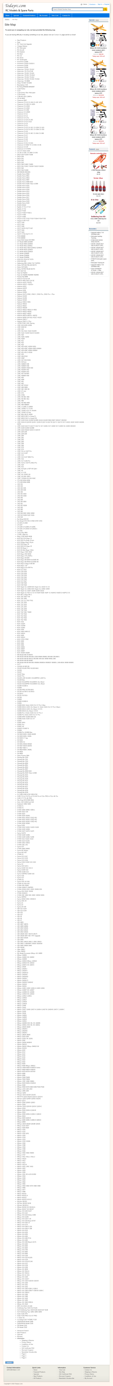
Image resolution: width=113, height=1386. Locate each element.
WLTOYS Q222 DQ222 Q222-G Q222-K (30, 1097)
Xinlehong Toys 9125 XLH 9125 (27, 1308)
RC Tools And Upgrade (24, 44)
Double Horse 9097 (23, 180)
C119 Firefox (21, 89)
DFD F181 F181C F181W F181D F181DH (30, 166)
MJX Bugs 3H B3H (23, 558)
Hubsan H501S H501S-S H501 (27, 310)
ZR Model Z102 (22, 1327)
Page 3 (24, 1356)
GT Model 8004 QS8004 (25, 244)
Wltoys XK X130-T (23, 1279)
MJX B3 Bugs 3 (22, 548)
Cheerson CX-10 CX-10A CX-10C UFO (29, 102)
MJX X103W (21, 625)
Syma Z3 (20, 905)
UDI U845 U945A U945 (24, 945)
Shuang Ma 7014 (22, 761)
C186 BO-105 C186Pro (24, 96)
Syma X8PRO (21, 897)
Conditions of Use (27, 1344)
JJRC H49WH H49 (23, 375)
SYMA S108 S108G (23, 835)
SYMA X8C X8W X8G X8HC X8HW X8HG (30, 895)
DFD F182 (20, 168)
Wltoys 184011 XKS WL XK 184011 (28, 1025)
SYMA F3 (20, 808)
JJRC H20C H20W (23, 337)
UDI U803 (20, 922)
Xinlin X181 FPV (22, 1314)
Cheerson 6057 (22, 100)
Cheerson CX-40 (22, 137)
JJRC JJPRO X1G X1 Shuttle (26, 410)
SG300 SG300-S (22, 686)
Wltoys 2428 (21, 1040)
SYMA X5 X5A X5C (23, 883)
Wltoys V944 (21, 1180)
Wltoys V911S (21, 1159)
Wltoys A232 (21, 1056)
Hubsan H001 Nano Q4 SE (25, 280)
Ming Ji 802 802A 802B (24, 536)
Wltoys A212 (21, 1052)
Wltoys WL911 (21, 1193)
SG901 (19, 703)
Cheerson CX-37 (22, 135)
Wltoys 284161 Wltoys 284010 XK (28, 1046)
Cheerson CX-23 (22, 123)
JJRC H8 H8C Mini (23, 399)
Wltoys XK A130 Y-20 (24, 1219)
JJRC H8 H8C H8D (23, 397)
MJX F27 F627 (22, 569)
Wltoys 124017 (22, 1000)
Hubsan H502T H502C (24, 313)
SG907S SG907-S (23, 728)
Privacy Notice (26, 1342)
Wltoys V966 (21, 1188)
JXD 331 (20, 484)
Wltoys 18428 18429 (23, 1027)
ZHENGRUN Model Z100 (25, 1323)
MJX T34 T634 (22, 608)
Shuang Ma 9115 (22, 783)
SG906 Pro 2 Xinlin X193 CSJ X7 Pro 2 (29, 713)
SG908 (19, 730)
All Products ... (38, 1378)
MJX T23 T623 (22, 604)
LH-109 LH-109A (22, 523)
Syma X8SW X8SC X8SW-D (26, 899)
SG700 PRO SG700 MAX (25, 690)
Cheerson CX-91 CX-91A (25, 143)
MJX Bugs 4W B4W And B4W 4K (28, 560)
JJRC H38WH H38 (23, 364)
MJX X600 (20, 635)
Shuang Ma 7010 (22, 757)
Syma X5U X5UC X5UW (25, 891)
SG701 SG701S (22, 695)
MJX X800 (20, 641)
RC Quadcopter (22, 59)
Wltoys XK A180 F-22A (24, 1226)
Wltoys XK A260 (22, 1236)
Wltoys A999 (21, 1075)
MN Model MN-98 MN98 (25, 660)
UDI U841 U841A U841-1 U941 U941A (29, 941)
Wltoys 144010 (22, 1019)
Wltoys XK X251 (22, 1285)
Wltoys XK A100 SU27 (24, 1211)
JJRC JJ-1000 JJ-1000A (25, 407)
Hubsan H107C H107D (24, 282)
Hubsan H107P (22, 288)
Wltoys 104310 (22, 984)
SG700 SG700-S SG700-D (25, 691)
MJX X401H (21, 633)
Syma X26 (20, 876)
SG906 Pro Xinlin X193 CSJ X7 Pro (28, 715)
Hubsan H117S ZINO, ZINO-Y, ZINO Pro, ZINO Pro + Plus (36, 294)
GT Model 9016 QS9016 (25, 249)
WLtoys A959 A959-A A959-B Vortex (28, 1067)
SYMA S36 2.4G (22, 845)
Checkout (92, 4)
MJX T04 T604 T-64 (23, 596)
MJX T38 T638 (22, 610)
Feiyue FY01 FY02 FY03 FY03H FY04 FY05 (31, 218)
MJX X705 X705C (23, 639)
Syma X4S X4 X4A (23, 881)
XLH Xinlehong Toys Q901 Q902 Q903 (29, 1312)
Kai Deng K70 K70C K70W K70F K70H (29, 521)
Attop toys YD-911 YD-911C (26, 75)
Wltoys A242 (21, 1058)
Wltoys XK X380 (22, 1296)
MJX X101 (20, 622)
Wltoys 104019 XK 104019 (25, 963)
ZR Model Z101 (22, 1325)
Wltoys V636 (21, 1151)
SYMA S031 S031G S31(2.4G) (27, 817)
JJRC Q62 (20, 439)
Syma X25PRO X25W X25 (25, 874)
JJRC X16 (20, 459)
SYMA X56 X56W (23, 885)
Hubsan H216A (22, 300)
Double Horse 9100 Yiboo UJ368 (27, 184)
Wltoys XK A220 (22, 1232)
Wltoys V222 (21, 1131)
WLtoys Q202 (21, 1093)
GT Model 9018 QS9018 (25, 251)
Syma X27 (20, 877)
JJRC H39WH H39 (23, 366)
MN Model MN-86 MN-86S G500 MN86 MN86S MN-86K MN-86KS (38, 656)
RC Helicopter (21, 48)
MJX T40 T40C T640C (24, 612)
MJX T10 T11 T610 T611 (25, 600)
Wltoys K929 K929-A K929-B (26, 1083)
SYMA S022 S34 (22, 812)
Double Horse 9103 (23, 187)
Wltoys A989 (21, 1073)
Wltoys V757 (21, 1155)
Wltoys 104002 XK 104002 (25, 957)
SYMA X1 (20, 854)
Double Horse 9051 (23, 176)
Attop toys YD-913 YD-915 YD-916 (28, 79)
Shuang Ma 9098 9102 (24, 771)
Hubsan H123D (22, 298)
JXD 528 (20, 517)
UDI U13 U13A (22, 910)
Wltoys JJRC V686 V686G (25, 1081)
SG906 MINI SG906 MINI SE (26, 717)
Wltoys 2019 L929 (23, 1036)
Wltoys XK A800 (22, 1252)
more (97, 20)
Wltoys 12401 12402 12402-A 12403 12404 (30, 988)
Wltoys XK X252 (22, 1287)
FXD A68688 (21, 236)
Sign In (100, 4)
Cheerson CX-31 (22, 125)
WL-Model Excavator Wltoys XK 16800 (29, 953)
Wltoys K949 (21, 1085)
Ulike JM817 (21, 949)
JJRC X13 (20, 455)
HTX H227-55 (21, 271)
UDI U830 (20, 940)
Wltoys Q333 (21, 1108)
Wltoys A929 (21, 1064)
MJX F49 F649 (22, 585)
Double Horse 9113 (23, 191)
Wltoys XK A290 (22, 1240)
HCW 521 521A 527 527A (25, 259)
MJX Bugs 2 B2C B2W (24, 552)
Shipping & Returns (28, 1340)
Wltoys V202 (21, 1129)
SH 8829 (20, 752)
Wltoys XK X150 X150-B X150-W (28, 1281)
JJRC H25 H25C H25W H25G (26, 346)
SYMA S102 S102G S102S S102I (28, 827)
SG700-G (20, 693)
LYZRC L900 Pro (22, 534)
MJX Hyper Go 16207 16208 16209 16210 (30, 591)
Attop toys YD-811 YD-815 (25, 73)
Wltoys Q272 (21, 1100)
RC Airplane (21, 52)
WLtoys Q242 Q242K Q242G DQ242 (29, 1098)
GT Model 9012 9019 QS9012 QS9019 (29, 248)
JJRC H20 (20, 335)
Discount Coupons (27, 1350)
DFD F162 (20, 160)
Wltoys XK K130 (22, 1265)
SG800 (19, 699)
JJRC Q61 (20, 438)
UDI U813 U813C (22, 930)
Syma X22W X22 (22, 870)
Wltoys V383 (21, 1143)
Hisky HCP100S (22, 267)
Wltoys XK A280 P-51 (24, 1238)
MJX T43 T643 (22, 614)
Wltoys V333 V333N (23, 1141)
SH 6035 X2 (21, 742)
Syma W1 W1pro (22, 850)
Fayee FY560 (21, 215)
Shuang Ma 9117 (22, 786)
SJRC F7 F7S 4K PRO (24, 798)
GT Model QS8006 (23, 255)
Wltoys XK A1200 (22, 1217)
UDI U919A (20, 947)
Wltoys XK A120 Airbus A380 (26, 1215)
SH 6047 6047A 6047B (24, 746)
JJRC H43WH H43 (23, 372)
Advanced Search (23, 1331)
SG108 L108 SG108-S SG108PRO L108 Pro (31, 678)
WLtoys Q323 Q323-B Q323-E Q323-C (29, 1106)
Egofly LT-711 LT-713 (23, 207)
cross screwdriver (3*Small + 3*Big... (96, 269)
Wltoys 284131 (22, 1044)
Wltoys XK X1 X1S (23, 1275)
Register (106, 4)
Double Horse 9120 (23, 201)
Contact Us (66, 15)
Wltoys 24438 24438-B (24, 1042)
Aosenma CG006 (22, 61)
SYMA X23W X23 (23, 872)
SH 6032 (20, 740)
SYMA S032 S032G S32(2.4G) (27, 819)
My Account (44, 15)
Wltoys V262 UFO (23, 1133)
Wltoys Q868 (21, 1122)
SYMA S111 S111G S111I (25, 839)
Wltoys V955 (21, 1184)
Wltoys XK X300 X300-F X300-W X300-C (30, 1290)
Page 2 (24, 1354)
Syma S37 (20, 846)
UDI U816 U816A (22, 932)
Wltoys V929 (21, 1170)
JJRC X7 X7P (21, 472)
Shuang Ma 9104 (22, 779)
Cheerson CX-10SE (23, 108)
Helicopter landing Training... (96, 237)
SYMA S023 (21, 814)
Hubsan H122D (22, 296)
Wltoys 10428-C (22, 978)
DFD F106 (20, 156)
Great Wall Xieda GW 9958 (25, 240)
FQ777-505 (20, 226)
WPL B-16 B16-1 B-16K (24, 1306)
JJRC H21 (20, 341)
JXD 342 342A (21, 494)
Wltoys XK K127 (22, 1263)
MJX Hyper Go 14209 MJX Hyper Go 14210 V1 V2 (33, 587)
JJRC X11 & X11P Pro (24, 451)
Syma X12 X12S (22, 858)
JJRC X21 (20, 467)
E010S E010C (21, 205)
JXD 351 (20, 503)
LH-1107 (19, 525)
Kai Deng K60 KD (22, 519)
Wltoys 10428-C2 (22, 980)
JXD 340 (20, 492)
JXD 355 (20, 507)
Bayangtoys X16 (22, 85)
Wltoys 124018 (22, 1002)
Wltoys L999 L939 (23, 1091)
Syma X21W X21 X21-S (25, 868)
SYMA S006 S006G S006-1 (26, 810)
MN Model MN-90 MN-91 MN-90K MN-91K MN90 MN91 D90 (36, 658)
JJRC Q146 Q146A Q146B (25, 428)
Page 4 (24, 1358)
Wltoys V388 (21, 1145)
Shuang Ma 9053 (22, 767)
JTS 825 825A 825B (23, 480)
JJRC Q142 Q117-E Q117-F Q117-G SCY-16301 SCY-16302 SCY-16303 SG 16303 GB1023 (46, 426)
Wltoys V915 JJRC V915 (25, 1166)
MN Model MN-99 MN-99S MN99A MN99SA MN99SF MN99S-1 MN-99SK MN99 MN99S (45, 662)
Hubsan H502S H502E (24, 311)
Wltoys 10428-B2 (22, 976)
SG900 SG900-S (22, 701)
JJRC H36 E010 (22, 356)
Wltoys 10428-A (22, 971)
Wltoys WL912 (21, 1197)
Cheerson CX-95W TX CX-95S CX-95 (29, 145)
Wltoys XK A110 (22, 1213)
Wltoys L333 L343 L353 (24, 1089)
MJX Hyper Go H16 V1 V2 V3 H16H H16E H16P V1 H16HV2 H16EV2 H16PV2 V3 (43, 593)
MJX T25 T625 (22, 606)
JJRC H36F (21, 358)
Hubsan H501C (22, 306)
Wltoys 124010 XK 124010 (25, 994)
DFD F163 (20, 162)
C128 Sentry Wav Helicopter (26, 92)
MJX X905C (21, 647)
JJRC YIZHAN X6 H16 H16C (26, 478)
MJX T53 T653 (22, 616)
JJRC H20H (21, 339)
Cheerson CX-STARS (24, 149)
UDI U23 (20, 912)
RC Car (19, 56)
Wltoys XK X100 (22, 1277)
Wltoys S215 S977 (23, 1126)
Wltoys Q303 (21, 1104)
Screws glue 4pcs (98, 194)
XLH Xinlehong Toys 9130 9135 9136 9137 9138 (32, 1310)
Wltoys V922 (21, 1168)
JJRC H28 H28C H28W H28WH (27, 350)
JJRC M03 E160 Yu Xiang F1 (26, 416)
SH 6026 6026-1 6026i (24, 736)
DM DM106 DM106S (23, 172)
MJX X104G (21, 627)
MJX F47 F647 (22, 581)
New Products (21, 40)
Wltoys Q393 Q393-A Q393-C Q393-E (29, 1114)
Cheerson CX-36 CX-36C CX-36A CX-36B (30, 133)
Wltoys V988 (21, 1191)
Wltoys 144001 (22, 1015)
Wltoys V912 (21, 1160)
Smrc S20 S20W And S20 (25, 802)
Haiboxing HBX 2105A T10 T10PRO (28, 263)
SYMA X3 (20, 879)
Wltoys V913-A (22, 1164)
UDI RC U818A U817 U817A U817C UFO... (97, 244)
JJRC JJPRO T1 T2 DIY (25, 408)
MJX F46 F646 (22, 579)
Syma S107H (21, 833)
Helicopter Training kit (97, 263)
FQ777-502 (20, 224)
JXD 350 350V (21, 501)
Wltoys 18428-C (22, 1033)
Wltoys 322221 (22, 1048)
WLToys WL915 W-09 (24, 1203)
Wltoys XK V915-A (23, 1273)
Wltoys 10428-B (22, 974)
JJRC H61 (20, 381)
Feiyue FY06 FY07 (23, 220)
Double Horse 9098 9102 (25, 182)
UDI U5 (19, 916)
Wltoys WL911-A (22, 1195)
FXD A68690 (21, 238)
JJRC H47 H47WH (23, 373)
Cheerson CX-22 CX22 (24, 122)
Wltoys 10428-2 (22, 969)
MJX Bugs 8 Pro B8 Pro (25, 567)
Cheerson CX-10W (23, 110)
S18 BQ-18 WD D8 (23, 666)
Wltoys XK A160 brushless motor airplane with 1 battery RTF (98, 50)
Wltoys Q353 (21, 1112)
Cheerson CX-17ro (23, 118)
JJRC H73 (20, 393)
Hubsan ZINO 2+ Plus (24, 321)
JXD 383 (20, 511)
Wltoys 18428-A (22, 1029)
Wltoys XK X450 (22, 1300)
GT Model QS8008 (23, 257)
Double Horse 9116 (23, 195)
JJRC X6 (20, 470)
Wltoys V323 (21, 1139)
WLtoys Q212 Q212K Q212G (26, 1095)
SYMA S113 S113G (23, 841)
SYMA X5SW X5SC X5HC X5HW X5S (29, 889)
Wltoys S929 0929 (23, 1128)
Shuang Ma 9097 (22, 769)
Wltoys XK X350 (22, 1294)
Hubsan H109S (22, 292)
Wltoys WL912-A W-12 (24, 1199)
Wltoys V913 (21, 1162)
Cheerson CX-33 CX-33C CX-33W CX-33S (30, 129)
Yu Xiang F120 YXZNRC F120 (27, 1319)
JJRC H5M (20, 379)
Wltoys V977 (21, 1190)
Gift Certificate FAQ (28, 1348)
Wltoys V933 (21, 1176)
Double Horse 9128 (23, 203)
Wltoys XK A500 (22, 1246)
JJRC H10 (20, 329)
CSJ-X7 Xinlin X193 (23, 151)
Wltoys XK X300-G (23, 1292)
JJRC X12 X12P (22, 453)
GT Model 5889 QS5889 (25, 242)
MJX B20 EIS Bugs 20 (24, 546)
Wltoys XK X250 (22, 1283)
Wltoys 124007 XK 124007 (25, 990)
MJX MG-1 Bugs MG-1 (24, 594)
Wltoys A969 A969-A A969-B (26, 1069)
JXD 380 (20, 509)
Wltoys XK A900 (22, 1254)
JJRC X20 (20, 465)
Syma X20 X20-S (22, 866)
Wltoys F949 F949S (23, 1077)
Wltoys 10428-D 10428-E (25, 982)
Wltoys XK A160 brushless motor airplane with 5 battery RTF (98, 137)
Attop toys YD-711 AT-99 (25, 71)
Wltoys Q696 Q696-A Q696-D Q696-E (29, 1120)
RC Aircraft (20, 50)
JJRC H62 (20, 383)
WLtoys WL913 (22, 1201)
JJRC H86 (20, 401)
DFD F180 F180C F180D (25, 164)
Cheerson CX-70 (22, 141)
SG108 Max (21, 680)
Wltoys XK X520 (22, 1304)
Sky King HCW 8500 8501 (25, 800)
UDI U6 (19, 918)
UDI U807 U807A (22, 924)
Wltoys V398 (21, 1149)
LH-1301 (20, 531)
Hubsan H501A (22, 304)
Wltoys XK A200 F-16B (24, 1228)
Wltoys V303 (21, 1135)
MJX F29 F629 (22, 573)
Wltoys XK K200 (22, 1267)
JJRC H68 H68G (22, 387)
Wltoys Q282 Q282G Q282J (26, 1102)
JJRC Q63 (20, 441)
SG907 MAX (21, 722)
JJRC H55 (20, 377)
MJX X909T (21, 651)
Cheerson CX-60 (22, 139)
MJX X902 (20, 643)
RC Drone (20, 58)
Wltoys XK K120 (22, 1259)
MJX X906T (21, 649)
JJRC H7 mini (21, 391)
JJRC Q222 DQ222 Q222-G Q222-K (28, 430)
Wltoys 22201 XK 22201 (25, 1038)
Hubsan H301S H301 (24, 302)
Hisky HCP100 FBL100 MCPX (27, 265)
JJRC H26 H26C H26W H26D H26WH (29, 348)
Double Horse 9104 (23, 189)
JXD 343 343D (21, 496)
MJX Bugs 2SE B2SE (24, 554)
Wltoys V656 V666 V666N (25, 1153)
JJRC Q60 (20, 436)
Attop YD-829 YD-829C (24, 83)
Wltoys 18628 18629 (23, 1035)
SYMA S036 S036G (23, 823)
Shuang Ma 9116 (22, 784)
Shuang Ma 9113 (22, 781)
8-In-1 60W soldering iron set (98, 220)
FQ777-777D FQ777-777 (25, 234)
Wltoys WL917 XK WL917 (25, 1209)
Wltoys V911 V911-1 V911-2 (26, 1157)
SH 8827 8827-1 (22, 748)
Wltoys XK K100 (22, 1256)
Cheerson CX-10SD (23, 106)
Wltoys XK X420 (22, 1298)
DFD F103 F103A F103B (25, 155)
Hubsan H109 (21, 290)
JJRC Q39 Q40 (22, 434)
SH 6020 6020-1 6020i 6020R (26, 734)
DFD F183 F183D (22, 170)
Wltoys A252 (21, 1060)
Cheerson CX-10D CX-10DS (26, 104)
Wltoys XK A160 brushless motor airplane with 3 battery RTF (98, 91)
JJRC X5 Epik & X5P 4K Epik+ (27, 469)
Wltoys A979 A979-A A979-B (26, 1071)
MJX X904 (20, 645)
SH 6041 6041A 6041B (24, 744)
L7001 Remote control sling (98, 171)
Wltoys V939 (21, 1178)
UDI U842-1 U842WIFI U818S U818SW (29, 943)
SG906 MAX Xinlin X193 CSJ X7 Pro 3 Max (31, 705)
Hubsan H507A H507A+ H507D (27, 315)
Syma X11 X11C (22, 856)
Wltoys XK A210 (22, 1230)
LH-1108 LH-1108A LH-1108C (26, 527)
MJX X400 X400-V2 (23, 631)
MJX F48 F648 (22, 583)
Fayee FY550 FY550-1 (24, 213)
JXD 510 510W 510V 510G (25, 515)
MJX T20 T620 (22, 602)
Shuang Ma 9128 (22, 792)
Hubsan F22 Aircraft (23, 279)
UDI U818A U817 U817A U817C (27, 934)
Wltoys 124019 (22, 1004)
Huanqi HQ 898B (22, 277)
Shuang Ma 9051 (22, 765)
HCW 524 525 (21, 261)
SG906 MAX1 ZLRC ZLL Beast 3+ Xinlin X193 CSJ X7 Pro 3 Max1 (38, 707)
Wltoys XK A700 (22, 1250)
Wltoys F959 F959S (23, 1079)
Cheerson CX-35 (22, 131)
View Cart (55, 15)
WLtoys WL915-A (22, 1205)
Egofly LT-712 (21, 209)
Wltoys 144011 (22, 1021)
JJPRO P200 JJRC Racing (25, 323)
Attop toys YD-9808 (23, 81)
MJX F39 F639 (22, 575)
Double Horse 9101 (23, 186)
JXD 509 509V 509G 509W (25, 513)
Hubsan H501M (22, 308)
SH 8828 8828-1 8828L (24, 750)
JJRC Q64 (20, 443)
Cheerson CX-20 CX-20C (25, 120)
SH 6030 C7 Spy (22, 738)
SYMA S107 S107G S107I (25, 831)
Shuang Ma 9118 (22, 788)
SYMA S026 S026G (23, 815)
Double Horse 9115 (23, 193)
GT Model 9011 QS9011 (24, 246)
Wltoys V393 (21, 1147)
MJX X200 (20, 629)
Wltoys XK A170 (22, 1225)
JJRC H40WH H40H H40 (25, 368)
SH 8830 (20, 753)
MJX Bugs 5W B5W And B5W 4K (28, 562)
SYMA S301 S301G (23, 843)
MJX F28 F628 (22, 571)
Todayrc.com (19, 1384)
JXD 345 (20, 498)
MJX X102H (21, 624)
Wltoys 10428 (21, 967)
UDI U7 (19, 920)
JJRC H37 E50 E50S (24, 360)
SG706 (19, 697)
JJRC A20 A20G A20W (24, 325)
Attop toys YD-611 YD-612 (25, 69)
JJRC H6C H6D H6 (23, 389)
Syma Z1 (20, 903)
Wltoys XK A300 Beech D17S (26, 1242)
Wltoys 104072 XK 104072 (25, 965)
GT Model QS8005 (23, 253)
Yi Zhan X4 (20, 1318)
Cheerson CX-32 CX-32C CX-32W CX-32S (30, 127)
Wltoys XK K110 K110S (24, 1257)
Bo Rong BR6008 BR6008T (26, 87)
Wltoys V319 (21, 1137)
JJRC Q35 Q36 (22, 432)
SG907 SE (20, 726)
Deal (18, 42)
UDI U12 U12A (22, 908)
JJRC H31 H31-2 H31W (24, 352)
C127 (19, 90)
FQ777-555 (20, 230)
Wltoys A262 (21, 1062)
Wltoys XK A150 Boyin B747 (26, 1221)
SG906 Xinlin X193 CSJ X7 (26, 719)
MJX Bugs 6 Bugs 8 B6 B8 (26, 563)
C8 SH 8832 (21, 98)
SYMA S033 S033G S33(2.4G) (27, 821)
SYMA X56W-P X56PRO (25, 887)
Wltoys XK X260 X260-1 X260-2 (27, 1288)
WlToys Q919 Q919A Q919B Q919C (28, 1124)
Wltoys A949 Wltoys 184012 (26, 1066)
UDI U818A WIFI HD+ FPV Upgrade (28, 936)
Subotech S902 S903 (24, 804)
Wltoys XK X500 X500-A (25, 1302)
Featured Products (29, 15)
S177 (19, 664)
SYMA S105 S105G (23, 829)
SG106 (19, 670)
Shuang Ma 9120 (22, 790)
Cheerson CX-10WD (23, 112)
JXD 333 (20, 486)
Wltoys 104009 (22, 959)
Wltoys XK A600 (22, 1248)
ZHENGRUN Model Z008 (25, 1321)
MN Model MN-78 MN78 (25, 655)
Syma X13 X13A (22, 860)
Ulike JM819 (21, 951)
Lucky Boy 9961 (22, 532)
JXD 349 (20, 500)
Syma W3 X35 (21, 852)
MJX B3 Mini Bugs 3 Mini (25, 550)
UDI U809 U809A (22, 926)
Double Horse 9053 (23, 178)
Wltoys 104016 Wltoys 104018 (27, 961)
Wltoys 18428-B (22, 1031)
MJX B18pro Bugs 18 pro (25, 542)
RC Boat (20, 54)
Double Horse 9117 (23, 197)
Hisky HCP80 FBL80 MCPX (26, 269)
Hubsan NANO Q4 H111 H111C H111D (29, 317)
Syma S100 (21, 825)
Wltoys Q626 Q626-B (24, 1118)
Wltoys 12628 (21, 1013)
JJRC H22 (20, 342)
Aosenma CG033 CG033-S (25, 63)
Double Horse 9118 (23, 199)
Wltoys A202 (21, 1050)
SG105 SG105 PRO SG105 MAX (28, 668)
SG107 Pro (20, 676)
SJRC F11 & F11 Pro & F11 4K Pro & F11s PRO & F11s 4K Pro (37, 796)
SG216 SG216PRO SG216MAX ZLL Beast (31, 684)
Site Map (62, 1372)
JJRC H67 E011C (22, 385)
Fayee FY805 (21, 217)
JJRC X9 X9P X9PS (23, 476)
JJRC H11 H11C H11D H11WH (27, 331)
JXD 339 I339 (21, 490)
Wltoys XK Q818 (22, 1269)
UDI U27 (20, 914)
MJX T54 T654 (22, 618)
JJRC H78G (21, 395)
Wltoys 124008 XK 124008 (25, 992)
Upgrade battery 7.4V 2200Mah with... (97, 233)
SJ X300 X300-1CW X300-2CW (27, 794)
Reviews (20, 1336)
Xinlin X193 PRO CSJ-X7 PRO (27, 1316)
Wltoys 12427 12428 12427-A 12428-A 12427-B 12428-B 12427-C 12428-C (40, 1009)
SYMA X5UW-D (22, 893)
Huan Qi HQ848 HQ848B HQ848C (28, 275)
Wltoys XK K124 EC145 (25, 1261)
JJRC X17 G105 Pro (23, 461)
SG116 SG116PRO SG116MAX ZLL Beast (30, 682)
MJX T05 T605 (22, 598)
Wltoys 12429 (21, 1011)
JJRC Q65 (20, 445)
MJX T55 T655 (22, 620)
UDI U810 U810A (22, 928)
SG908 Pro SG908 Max (24, 732)
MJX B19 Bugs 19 (23, 544)
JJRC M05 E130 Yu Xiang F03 (27, 418)
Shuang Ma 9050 (22, 763)
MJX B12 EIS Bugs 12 (24, 538)
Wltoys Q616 (21, 1116)
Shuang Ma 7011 (22, 759)
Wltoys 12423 (21, 1007)
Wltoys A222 (21, 1054)
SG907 (19, 721)
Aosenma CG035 (22, 65)
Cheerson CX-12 (22, 116)
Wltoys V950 (21, 1182)
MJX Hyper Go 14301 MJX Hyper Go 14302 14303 (33, 589)
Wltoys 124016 (22, 998)
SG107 (19, 672)
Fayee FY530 (21, 211)
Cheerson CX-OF (22, 147)
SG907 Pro (20, 724)
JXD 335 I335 (21, 488)
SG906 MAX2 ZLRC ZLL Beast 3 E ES (29, 709)
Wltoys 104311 (22, 986)
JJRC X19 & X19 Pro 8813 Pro (27, 463)
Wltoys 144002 (22, 1017)
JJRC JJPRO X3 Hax (24, 412)
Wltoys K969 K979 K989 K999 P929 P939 (30, 1087)
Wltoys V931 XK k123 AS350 (26, 1174)
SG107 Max (21, 674)
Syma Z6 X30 (21, 907)
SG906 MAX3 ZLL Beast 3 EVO (27, 711)
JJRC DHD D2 (21, 327)
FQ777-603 (20, 232)
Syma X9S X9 (21, 901)
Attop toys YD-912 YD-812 (25, 77)
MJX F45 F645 (22, 577)
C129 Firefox (21, 94)
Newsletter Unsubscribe (29, 1352)
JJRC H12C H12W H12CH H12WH (28, 333)
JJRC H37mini (21, 362)
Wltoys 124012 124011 (24, 996)
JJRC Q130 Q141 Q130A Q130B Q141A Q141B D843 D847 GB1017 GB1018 (41, 420)
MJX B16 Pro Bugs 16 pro (25, 540)
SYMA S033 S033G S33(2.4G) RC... (97, 241)
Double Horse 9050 (23, 174)
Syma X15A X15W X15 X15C (26, 862)
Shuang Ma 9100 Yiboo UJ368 (27, 773)
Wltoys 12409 (21, 1005)
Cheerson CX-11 (22, 114)
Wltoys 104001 (22, 955)
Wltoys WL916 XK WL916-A (26, 1207)
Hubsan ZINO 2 (22, 319)
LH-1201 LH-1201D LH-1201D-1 (27, 529)
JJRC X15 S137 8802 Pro (25, 457)
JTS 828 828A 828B (23, 482)
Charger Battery (22, 46)
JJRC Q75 (20, 449)
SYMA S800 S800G (23, 848)
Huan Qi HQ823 (22, 273)
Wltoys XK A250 (22, 1234)
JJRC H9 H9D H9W (23, 403)
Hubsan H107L (22, 286)
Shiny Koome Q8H (23, 755)
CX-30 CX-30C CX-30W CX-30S (27, 153)
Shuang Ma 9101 (22, 775)
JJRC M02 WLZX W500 (24, 414)
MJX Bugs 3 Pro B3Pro (24, 556)
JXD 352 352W (22, 505)
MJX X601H (21, 637)
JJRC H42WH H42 (23, 370)
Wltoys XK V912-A (23, 1271)
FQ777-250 (20, 222)
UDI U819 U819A (22, 938)
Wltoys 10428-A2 (22, 973)
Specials (16, 15)
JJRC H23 (20, 344)
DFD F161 (20, 158)
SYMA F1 (20, 806)
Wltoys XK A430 (22, 1244)
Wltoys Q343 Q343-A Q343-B (26, 1110)
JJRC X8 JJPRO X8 (23, 474)
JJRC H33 (20, 354)
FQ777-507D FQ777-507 (25, 228)
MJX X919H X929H (23, 653)
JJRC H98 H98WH (23, 405)
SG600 (19, 688)
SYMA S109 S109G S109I (25, 837)
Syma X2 (20, 864)
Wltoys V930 (21, 1172)
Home (7, 15)
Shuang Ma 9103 (22, 777)
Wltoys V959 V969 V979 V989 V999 (28, 1186)
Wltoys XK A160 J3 (23, 1223)
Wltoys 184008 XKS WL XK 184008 (28, 1023)
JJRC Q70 (20, 447)
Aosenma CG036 (22, 67)
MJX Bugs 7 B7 (22, 565)
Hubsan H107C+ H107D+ (25, 284)
